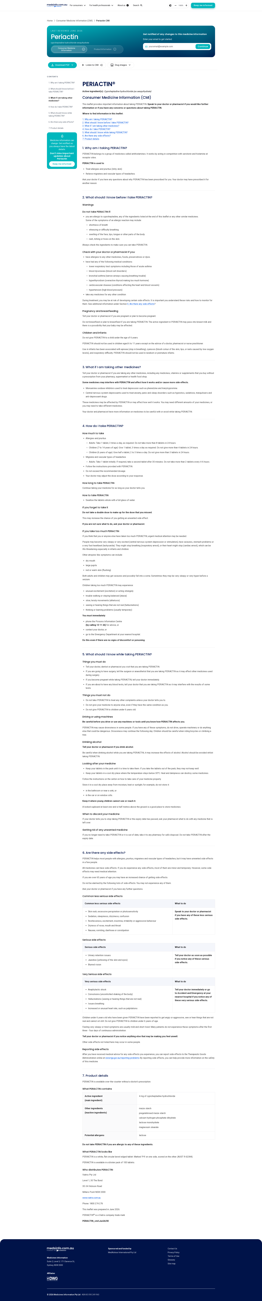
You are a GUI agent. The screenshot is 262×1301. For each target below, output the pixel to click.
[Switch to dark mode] (170, 5)
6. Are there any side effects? (61, 122)
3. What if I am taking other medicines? (60, 99)
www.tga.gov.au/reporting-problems (122, 1058)
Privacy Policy (173, 1252)
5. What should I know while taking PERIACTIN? (60, 114)
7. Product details (56, 128)
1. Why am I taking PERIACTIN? (62, 83)
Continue (203, 46)
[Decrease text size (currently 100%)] (175, 5)
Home (50, 20)
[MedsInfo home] (57, 5)
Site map (171, 1264)
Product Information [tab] (101, 48)
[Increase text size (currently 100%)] (186, 5)
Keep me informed (203, 5)
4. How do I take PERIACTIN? (61, 107)
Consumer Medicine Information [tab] (68, 48)
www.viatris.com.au (91, 1197)
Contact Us (172, 1249)
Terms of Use (173, 1256)
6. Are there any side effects (140, 304)
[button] (83, 49)
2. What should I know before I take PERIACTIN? (61, 90)
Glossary (171, 1260)
